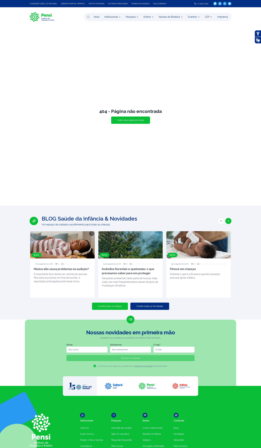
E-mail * (157, 345)
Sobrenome (116, 345)
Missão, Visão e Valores (91, 440)
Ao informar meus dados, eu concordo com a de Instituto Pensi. (133, 366)
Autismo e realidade (118, 4)
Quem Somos (87, 434)
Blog (176, 428)
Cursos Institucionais (153, 428)
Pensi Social (117, 446)
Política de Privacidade (143, 366)
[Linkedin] (220, 3)
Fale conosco (159, 4)
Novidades (179, 434)
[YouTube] (229, 3)
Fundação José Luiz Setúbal (43, 4)
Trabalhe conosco (140, 4)
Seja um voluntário (120, 434)
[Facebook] (225, 3)
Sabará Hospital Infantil (73, 4)
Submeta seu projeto (121, 428)
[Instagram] (215, 3)
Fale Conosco (180, 446)
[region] (130, 257)
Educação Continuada (153, 446)
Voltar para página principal (130, 120)
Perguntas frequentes (121, 440)
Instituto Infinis (96, 4)
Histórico (84, 428)
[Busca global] (88, 17)
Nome (69, 345)
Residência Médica (152, 434)
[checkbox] (94, 366)
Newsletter (179, 440)
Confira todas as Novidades (149, 306)
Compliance (86, 446)
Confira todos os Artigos (110, 306)
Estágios (147, 440)
